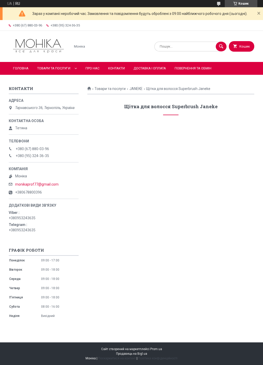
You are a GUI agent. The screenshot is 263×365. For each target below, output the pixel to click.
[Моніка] (38, 55)
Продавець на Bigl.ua (131, 353)
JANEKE (136, 89)
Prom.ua (156, 349)
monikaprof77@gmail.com (37, 184)
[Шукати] (221, 46)
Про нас (92, 68)
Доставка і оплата (150, 68)
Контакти (116, 68)
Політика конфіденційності (157, 358)
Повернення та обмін (193, 68)
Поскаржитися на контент (117, 358)
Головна (21, 68)
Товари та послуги (53, 68)
